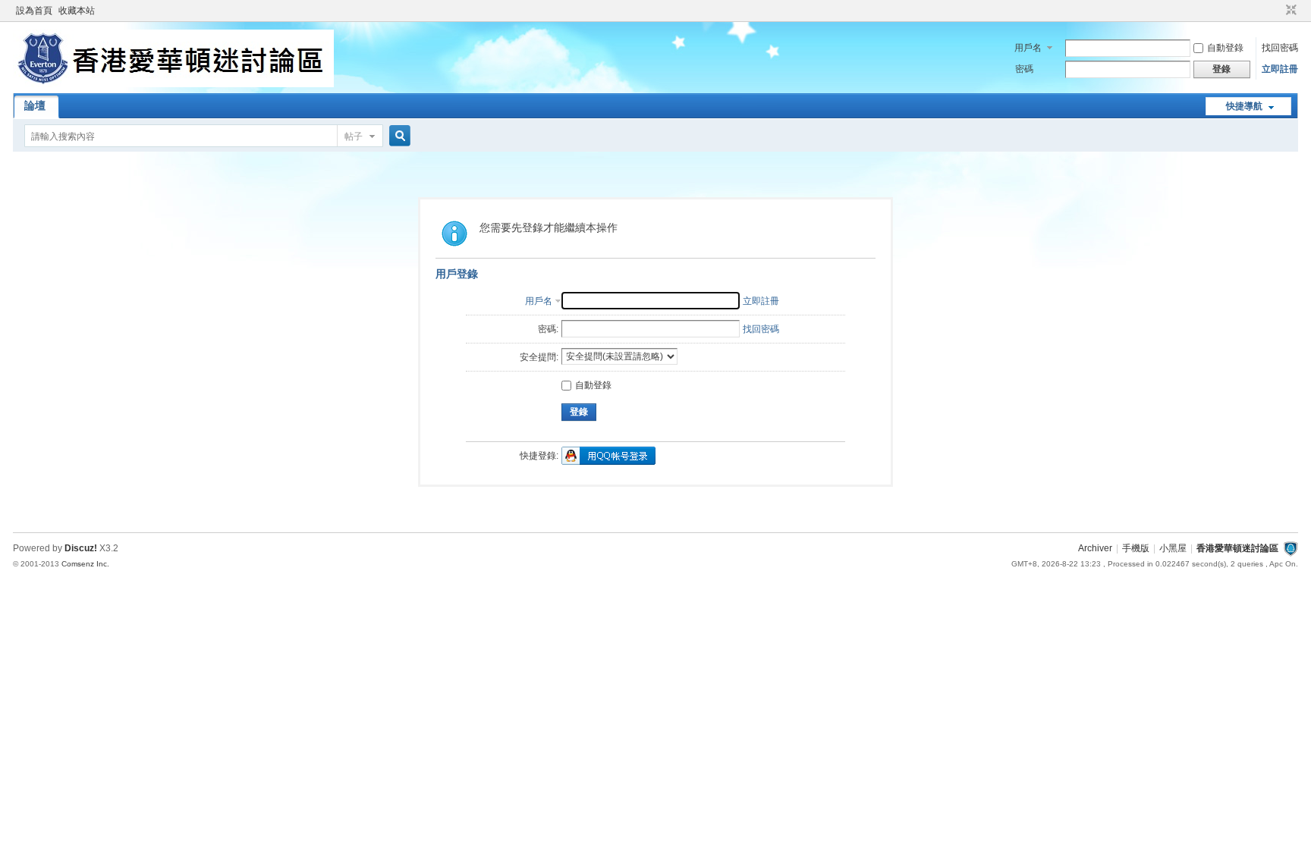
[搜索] (397, 136)
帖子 (353, 136)
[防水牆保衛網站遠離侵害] (1290, 548)
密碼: (548, 329)
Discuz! (80, 548)
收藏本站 (76, 10)
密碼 (1024, 69)
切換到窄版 (1289, 10)
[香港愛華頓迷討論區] (173, 84)
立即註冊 (1280, 69)
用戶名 (1028, 47)
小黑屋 (1173, 548)
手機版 (1135, 548)
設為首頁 (34, 10)
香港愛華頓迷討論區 (1237, 548)
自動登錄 (1225, 47)
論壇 (35, 105)
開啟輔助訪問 (1277, 10)
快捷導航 (1244, 106)
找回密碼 (1280, 47)
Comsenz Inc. (85, 564)
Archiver (1095, 548)
